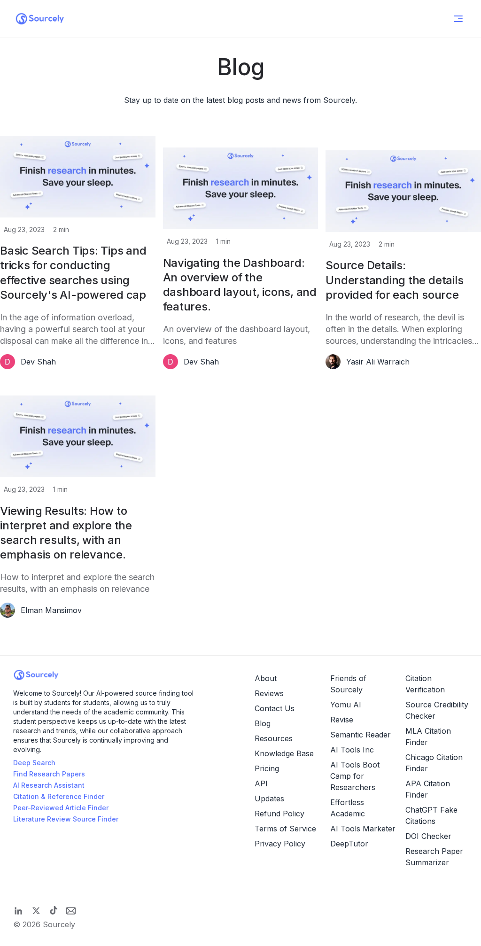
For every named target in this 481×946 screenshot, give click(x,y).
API (261, 783)
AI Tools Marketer (363, 828)
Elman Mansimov (51, 610)
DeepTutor (349, 843)
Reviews (269, 693)
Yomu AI (345, 704)
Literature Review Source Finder (65, 819)
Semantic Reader (360, 734)
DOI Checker (428, 836)
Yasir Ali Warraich (378, 361)
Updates (269, 798)
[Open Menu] (458, 18)
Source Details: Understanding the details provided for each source (394, 279)
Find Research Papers (49, 774)
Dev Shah (38, 361)
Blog (263, 723)
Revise (341, 719)
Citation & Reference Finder (58, 796)
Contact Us (275, 708)
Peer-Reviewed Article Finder (61, 808)
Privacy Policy (280, 843)
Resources (274, 738)
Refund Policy (279, 813)
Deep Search (34, 763)
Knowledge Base (284, 753)
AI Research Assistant (49, 785)
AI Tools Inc (352, 749)
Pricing (267, 768)
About (266, 678)
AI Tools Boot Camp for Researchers (355, 776)
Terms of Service (285, 828)
